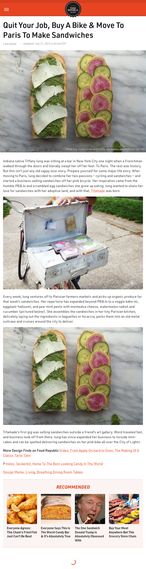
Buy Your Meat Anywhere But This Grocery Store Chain (122, 532)
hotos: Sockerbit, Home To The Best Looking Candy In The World (54, 464)
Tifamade (98, 191)
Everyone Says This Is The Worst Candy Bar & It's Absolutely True (56, 532)
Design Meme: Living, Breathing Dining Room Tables (43, 472)
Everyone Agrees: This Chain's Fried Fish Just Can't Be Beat (22, 532)
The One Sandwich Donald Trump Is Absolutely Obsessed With (89, 534)
